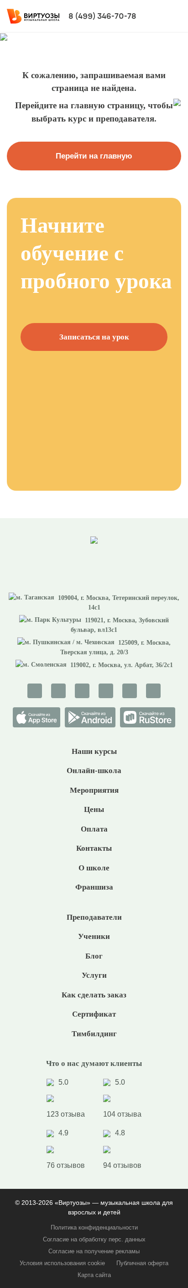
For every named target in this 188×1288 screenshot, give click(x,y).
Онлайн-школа (94, 770)
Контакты (94, 848)
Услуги (94, 975)
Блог (94, 956)
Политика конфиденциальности (94, 1227)
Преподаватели (94, 917)
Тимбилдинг (94, 1033)
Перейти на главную (94, 156)
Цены (94, 809)
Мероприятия (94, 790)
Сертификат (94, 1014)
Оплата (94, 829)
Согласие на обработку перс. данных (94, 1239)
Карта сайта (94, 1275)
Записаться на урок (94, 337)
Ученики (94, 936)
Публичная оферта (142, 1263)
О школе (94, 868)
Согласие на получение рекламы (94, 1251)
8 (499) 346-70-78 (102, 16)
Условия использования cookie (62, 1263)
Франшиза (94, 887)
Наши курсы (94, 751)
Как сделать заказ (94, 995)
